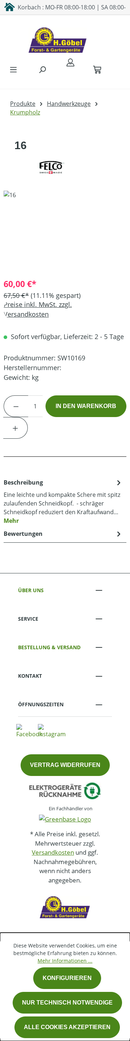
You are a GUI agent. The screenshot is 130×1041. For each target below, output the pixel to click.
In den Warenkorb (86, 406)
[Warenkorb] (97, 69)
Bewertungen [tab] (23, 534)
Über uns (31, 590)
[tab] (63, 501)
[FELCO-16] (65, 231)
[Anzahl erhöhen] (15, 428)
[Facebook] (29, 730)
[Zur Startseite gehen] (58, 38)
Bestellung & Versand (49, 647)
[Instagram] (52, 730)
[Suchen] (42, 69)
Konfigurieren (67, 978)
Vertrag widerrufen (65, 765)
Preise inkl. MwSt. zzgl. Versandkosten (38, 309)
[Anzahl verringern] (16, 406)
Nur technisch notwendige (67, 1002)
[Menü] (13, 69)
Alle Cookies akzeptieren (67, 1027)
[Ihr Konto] (70, 62)
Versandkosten (53, 852)
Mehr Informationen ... (65, 960)
